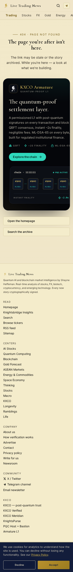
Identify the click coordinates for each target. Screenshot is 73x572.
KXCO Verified (12, 510)
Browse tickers (13, 322)
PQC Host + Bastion (16, 526)
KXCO (7, 401)
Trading (11, 15)
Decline (19, 564)
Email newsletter (14, 490)
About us (9, 432)
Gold (48, 15)
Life (5, 416)
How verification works (18, 437)
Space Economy (14, 380)
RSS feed (9, 328)
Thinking (9, 385)
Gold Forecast (12, 364)
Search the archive (20, 231)
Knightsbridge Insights (18, 312)
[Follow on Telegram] (66, 5)
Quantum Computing (17, 353)
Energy (61, 15)
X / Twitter (14, 478)
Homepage (10, 307)
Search (8, 317)
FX (38, 15)
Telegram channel (19, 484)
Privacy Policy (39, 554)
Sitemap (8, 333)
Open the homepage (21, 221)
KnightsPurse (12, 521)
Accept (53, 564)
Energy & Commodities (18, 374)
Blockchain (10, 359)
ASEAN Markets (13, 369)
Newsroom (10, 463)
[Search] (58, 5)
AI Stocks (9, 348)
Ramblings (10, 411)
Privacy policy (12, 453)
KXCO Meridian (13, 515)
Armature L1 (11, 531)
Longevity (9, 406)
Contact (8, 447)
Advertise (9, 442)
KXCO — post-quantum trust (22, 505)
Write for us (10, 458)
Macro (7, 395)
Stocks (26, 15)
